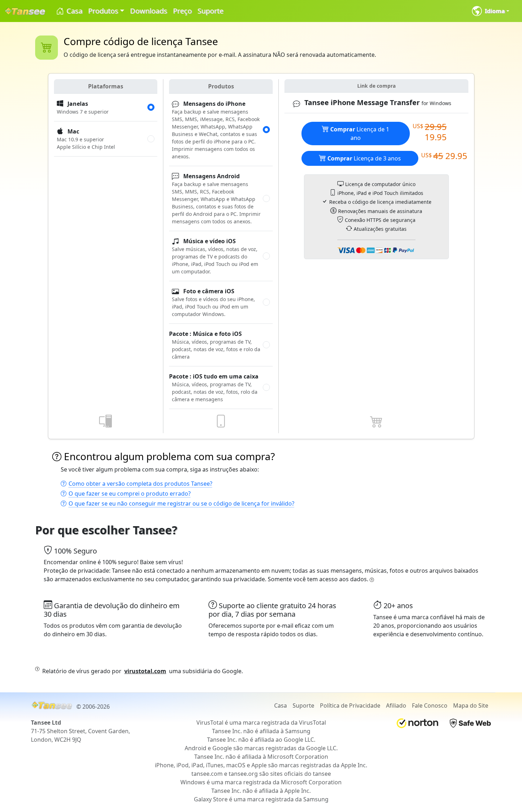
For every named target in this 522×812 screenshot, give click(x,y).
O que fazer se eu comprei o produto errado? (130, 493)
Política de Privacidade (350, 705)
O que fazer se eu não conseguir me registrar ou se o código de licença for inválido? (181, 503)
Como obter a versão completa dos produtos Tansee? (140, 483)
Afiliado (396, 705)
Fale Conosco (429, 705)
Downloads (148, 11)
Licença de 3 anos (364, 158)
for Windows (377, 102)
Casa (73, 11)
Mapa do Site (470, 705)
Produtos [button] (103, 11)
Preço (182, 11)
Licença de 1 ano (359, 133)
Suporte (210, 11)
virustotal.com (145, 671)
